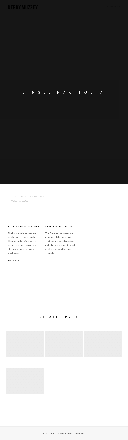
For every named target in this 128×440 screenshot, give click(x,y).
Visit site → (13, 260)
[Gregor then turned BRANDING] (103, 348)
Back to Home (113, 7)
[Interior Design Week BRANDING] (25, 385)
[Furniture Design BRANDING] (64, 348)
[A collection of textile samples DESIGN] (25, 348)
